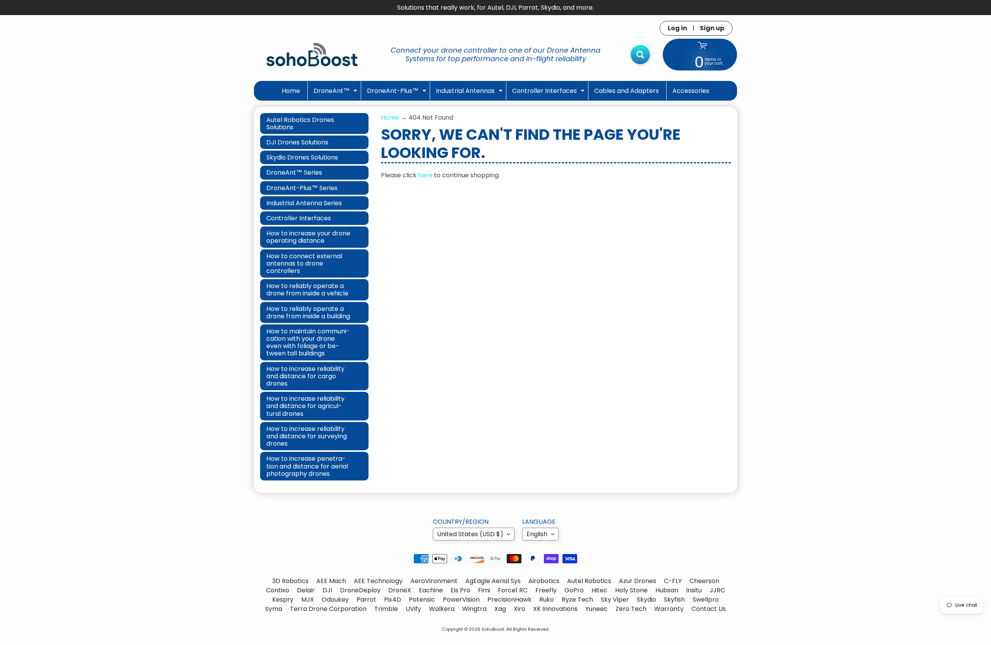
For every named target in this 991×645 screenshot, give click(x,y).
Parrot (366, 599)
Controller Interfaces (549, 93)
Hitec (599, 590)
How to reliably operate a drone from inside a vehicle (307, 289)
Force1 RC (513, 590)
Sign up (712, 28)
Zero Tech (631, 608)
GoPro (574, 590)
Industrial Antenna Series (304, 203)
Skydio (646, 599)
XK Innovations (555, 608)
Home (291, 90)
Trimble (386, 608)
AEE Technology (378, 580)
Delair (306, 590)
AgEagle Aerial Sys (493, 580)
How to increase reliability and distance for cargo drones (305, 376)
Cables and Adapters (626, 90)
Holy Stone (631, 590)
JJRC (717, 590)
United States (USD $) (470, 534)
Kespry (282, 599)
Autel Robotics (589, 580)
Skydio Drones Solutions (302, 157)
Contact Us (708, 608)
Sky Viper (615, 599)
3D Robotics (290, 580)
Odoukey (335, 599)
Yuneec (596, 608)
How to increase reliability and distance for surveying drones (306, 436)
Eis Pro (460, 590)
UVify (413, 608)
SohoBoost (493, 629)
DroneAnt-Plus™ (397, 93)
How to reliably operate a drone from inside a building (308, 312)
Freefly (546, 590)
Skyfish (674, 599)
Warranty (669, 608)
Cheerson (704, 580)
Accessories (690, 90)
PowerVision (461, 599)
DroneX (399, 590)
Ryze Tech (577, 599)
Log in (677, 28)
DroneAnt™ (336, 93)
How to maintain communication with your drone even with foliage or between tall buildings (308, 342)
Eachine (431, 590)
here (425, 175)
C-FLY (673, 580)
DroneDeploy (360, 590)
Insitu (694, 590)
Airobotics (543, 580)
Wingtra (474, 608)
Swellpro (706, 599)
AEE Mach (331, 580)
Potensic (422, 599)
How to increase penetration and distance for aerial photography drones (307, 466)
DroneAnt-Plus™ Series (302, 188)
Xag (500, 608)
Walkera (441, 608)
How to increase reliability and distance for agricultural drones (305, 406)
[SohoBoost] (312, 54)
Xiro (519, 608)
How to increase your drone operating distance (308, 237)
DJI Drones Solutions (297, 142)
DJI (327, 590)
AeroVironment (434, 580)
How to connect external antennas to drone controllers (304, 263)
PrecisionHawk (509, 599)
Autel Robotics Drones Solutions (300, 123)
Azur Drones (637, 580)
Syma (273, 608)
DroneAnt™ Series (294, 172)
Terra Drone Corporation (328, 608)
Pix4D (392, 599)
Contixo (277, 590)
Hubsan (666, 590)
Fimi (484, 590)
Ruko (546, 599)
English (536, 534)
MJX (307, 599)
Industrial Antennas (470, 93)
